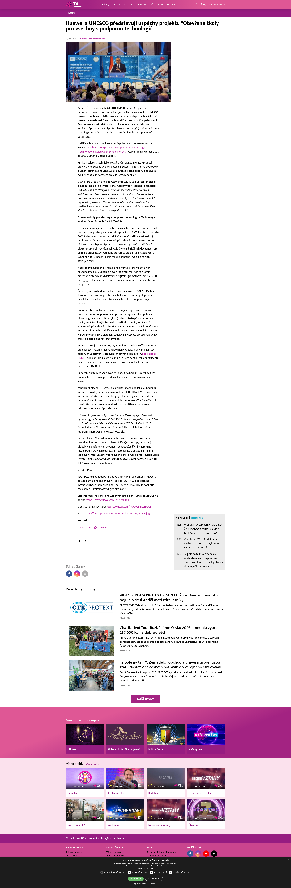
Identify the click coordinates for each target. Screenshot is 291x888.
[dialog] (145, 872)
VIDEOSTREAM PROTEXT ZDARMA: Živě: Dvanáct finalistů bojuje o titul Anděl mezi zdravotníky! (203, 529)
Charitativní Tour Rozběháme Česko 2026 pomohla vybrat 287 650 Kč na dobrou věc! (202, 543)
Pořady (105, 4)
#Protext (83, 38)
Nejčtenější (197, 517)
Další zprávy (145, 699)
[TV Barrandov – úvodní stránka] (74, 5)
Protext (142, 4)
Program (129, 4)
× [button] (288, 859)
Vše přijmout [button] (136, 879)
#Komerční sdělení (97, 38)
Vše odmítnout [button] (154, 879)
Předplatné (156, 4)
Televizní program (74, 852)
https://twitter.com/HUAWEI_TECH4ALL (129, 506)
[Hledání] (197, 4)
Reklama (171, 4)
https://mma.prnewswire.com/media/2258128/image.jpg (117, 513)
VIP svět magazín (114, 852)
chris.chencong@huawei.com (94, 527)
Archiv (116, 4)
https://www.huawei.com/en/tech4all (107, 500)
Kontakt (151, 847)
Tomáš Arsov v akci (115, 855)
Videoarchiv (71, 855)
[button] (145, 884)
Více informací (148, 868)
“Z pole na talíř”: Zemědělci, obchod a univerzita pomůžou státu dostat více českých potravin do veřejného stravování (203, 560)
